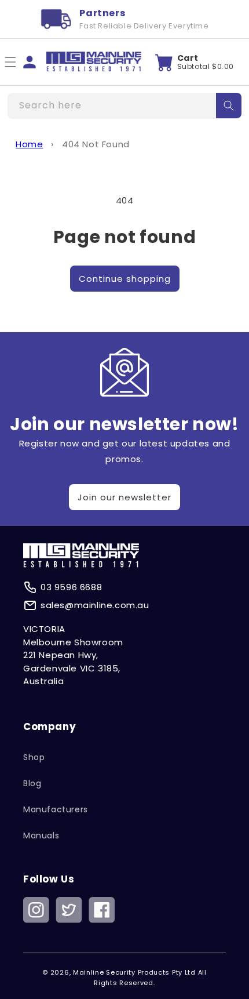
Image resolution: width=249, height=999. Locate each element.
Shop (34, 757)
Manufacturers (55, 809)
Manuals (41, 835)
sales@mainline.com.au (95, 605)
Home (29, 144)
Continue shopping (125, 279)
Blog (32, 783)
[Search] (228, 105)
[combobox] (124, 106)
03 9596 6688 (71, 587)
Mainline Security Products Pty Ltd (134, 972)
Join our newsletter (124, 497)
